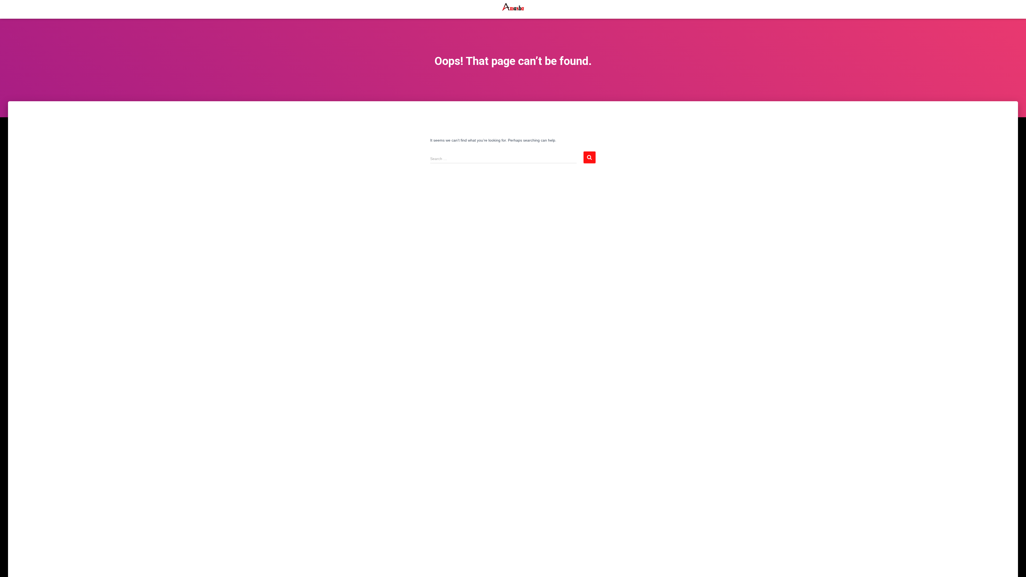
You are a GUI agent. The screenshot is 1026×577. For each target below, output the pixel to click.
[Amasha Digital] (512, 9)
